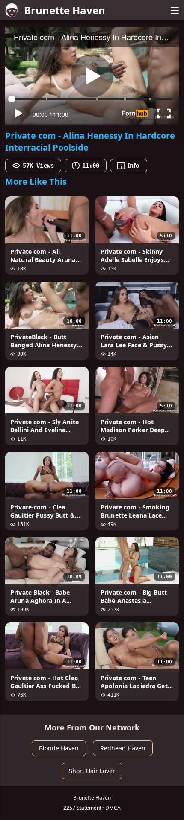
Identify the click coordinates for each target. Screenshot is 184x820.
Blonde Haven (59, 748)
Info (133, 165)
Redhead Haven (122, 748)
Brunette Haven (64, 10)
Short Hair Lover (92, 771)
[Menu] (174, 10)
